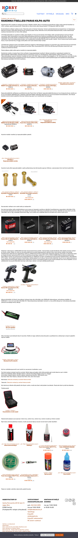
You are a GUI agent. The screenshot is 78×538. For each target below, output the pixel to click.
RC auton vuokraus (34, 520)
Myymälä (50, 14)
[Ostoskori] (72, 14)
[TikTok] (73, 500)
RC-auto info (12, 18)
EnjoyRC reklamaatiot (35, 518)
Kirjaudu (60, 14)
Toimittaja (31, 512)
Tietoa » (36, 535)
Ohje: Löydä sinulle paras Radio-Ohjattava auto (14, 527)
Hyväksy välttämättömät (47, 535)
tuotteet (40, 14)
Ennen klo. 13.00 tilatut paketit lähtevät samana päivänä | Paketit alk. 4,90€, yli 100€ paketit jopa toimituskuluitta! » (39, 1)
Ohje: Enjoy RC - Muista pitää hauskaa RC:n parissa (15, 529)
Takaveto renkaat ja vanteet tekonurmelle (18, 382)
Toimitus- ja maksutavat (8, 524)
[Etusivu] (9, 12)
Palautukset (5, 525)
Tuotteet (4, 18)
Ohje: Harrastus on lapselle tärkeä (11, 528)
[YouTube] (74, 504)
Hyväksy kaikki (59, 535)
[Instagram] (70, 500)
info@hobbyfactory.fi (35, 509)
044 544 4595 (36, 505)
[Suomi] (76, 14)
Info (67, 14)
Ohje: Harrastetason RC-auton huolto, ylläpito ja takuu (16, 531)
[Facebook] (66, 500)
